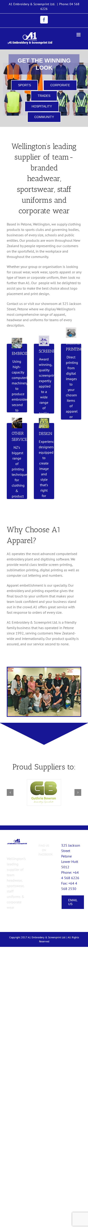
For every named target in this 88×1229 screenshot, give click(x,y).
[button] (10, 792)
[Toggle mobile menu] (78, 34)
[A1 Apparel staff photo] (44, 669)
